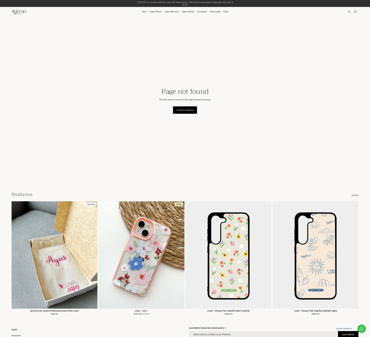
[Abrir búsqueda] (349, 12)
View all (355, 195)
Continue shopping (185, 110)
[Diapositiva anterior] (103, 255)
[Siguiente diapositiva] (180, 255)
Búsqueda (16, 335)
